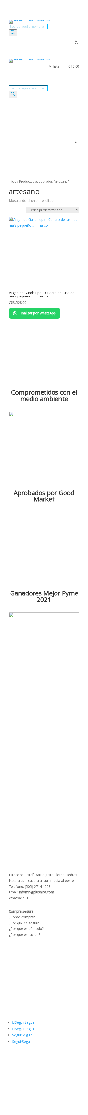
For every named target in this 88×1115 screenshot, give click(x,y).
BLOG (13, 990)
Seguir (29, 1022)
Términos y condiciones (27, 953)
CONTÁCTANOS (22, 996)
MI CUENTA (32, 984)
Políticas (15, 947)
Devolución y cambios (26, 959)
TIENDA (27, 990)
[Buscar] (13, 32)
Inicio (12, 181)
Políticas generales (23, 965)
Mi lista (54, 67)
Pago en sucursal (22, 971)
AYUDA (14, 984)
